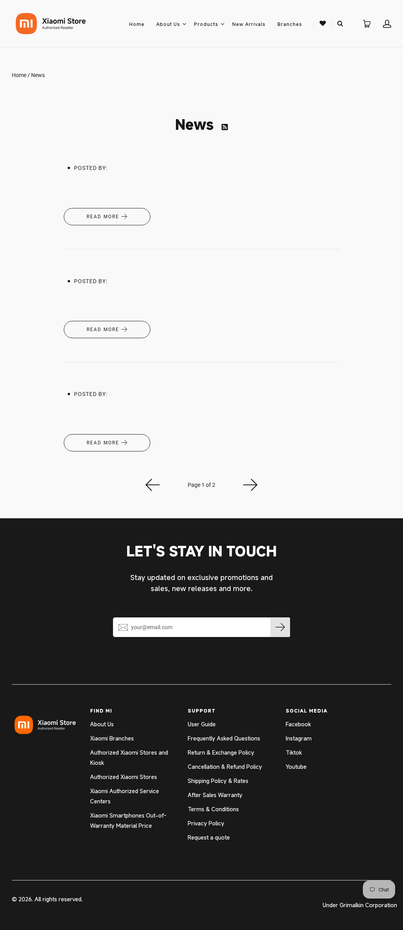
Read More (104, 216)
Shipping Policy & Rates (218, 781)
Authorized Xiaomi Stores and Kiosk (129, 757)
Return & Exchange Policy (221, 752)
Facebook (298, 724)
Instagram (299, 738)
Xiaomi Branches (112, 738)
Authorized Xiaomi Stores (123, 777)
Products (206, 24)
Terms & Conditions (213, 809)
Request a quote (209, 837)
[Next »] (250, 485)
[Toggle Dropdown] (184, 24)
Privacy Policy (206, 823)
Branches (289, 24)
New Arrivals (249, 24)
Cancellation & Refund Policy (225, 766)
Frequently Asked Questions (224, 738)
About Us (168, 24)
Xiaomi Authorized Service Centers (124, 796)
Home (136, 24)
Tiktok (294, 752)
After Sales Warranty (215, 795)
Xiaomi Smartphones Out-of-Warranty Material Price (128, 820)
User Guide (202, 724)
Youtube (296, 766)
